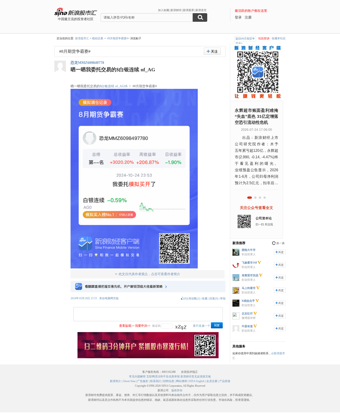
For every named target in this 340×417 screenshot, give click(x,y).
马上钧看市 (249, 288)
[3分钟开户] (148, 357)
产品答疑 (224, 381)
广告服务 (142, 381)
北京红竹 (247, 313)
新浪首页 (201, 10)
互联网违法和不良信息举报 (163, 376)
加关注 (280, 252)
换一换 (280, 243)
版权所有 (176, 390)
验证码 (156, 325)
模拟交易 (97, 38)
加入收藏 (163, 10)
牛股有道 (247, 326)
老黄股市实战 (250, 275)
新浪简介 (115, 381)
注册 (248, 17)
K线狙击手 (248, 300)
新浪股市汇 (82, 38)
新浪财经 (176, 10)
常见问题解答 (137, 376)
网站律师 (181, 381)
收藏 (204, 298)
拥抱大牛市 (249, 250)
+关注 (212, 51)
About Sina (129, 381)
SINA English (196, 381)
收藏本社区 (279, 38)
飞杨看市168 (249, 262)
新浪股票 (188, 10)
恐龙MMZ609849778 (87, 63)
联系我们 (155, 381)
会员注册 (211, 381)
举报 (223, 298)
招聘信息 (168, 381)
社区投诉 (263, 38)
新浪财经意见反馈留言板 (195, 376)
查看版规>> (126, 325)
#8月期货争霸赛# (117, 38)
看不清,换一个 (201, 325)
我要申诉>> (142, 325)
